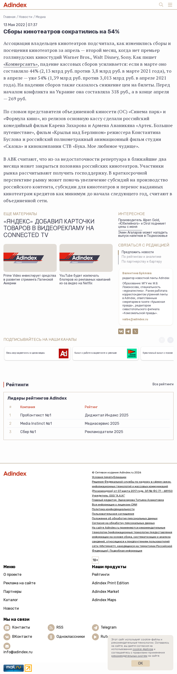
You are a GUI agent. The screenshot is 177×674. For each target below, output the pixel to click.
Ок (140, 663)
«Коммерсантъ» (20, 64)
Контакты (21, 627)
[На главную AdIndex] (44, 473)
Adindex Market (105, 591)
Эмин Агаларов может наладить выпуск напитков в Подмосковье (143, 234)
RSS (59, 627)
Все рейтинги (163, 384)
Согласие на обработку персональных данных (123, 523)
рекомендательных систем (129, 655)
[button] (170, 340)
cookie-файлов (143, 649)
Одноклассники (70, 637)
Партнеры (12, 591)
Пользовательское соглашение (113, 513)
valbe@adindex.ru (135, 319)
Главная (9, 17)
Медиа (41, 17)
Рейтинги (100, 574)
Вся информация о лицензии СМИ (114, 504)
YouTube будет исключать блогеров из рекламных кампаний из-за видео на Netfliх (84, 279)
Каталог (10, 600)
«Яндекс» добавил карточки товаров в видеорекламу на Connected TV (48, 229)
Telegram (109, 627)
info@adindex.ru (17, 652)
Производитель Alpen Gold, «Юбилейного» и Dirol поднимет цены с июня (142, 224)
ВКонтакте (22, 637)
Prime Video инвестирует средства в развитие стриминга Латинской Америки (29, 279)
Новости (25, 17)
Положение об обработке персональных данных (124, 518)
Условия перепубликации (109, 477)
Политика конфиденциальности (113, 509)
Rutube (107, 637)
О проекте (12, 574)
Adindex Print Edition (110, 583)
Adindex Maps (104, 600)
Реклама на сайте (19, 583)
